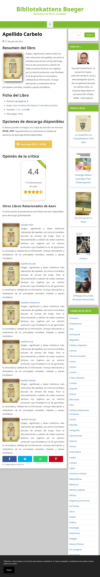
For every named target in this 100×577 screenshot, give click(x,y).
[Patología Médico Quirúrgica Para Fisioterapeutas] (83, 162)
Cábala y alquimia (78, 345)
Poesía (72, 517)
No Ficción (74, 506)
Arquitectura (75, 323)
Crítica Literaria (76, 377)
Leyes (72, 468)
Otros (72, 511)
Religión (73, 538)
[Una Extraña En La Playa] (83, 204)
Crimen (73, 372)
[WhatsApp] (40, 459)
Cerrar (9, 570)
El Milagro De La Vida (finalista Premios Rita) (83, 297)
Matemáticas (75, 479)
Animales (73, 318)
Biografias (74, 339)
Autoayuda (74, 334)
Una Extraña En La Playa (83, 220)
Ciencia (72, 350)
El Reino (83, 258)
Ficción (72, 419)
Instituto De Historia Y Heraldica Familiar (38, 105)
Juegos (72, 457)
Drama (72, 394)
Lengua (73, 462)
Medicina (73, 484)
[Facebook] (9, 459)
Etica (71, 404)
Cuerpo (73, 383)
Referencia (20, 464)
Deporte (73, 388)
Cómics (72, 367)
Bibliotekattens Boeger (50, 9)
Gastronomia (75, 435)
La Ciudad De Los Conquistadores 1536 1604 (83, 138)
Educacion (74, 399)
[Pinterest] (56, 459)
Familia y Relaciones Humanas (79, 412)
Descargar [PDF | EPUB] (33, 144)
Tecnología (74, 554)
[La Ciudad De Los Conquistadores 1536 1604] (83, 124)
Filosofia (73, 424)
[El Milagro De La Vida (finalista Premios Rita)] (83, 281)
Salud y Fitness (76, 544)
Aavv (15, 105)
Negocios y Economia (79, 500)
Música (72, 495)
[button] (50, 24)
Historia (73, 441)
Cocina (72, 361)
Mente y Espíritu (77, 489)
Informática (75, 451)
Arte (71, 329)
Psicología (74, 527)
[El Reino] (83, 244)
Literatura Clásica (77, 473)
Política (72, 522)
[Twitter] (25, 459)
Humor (72, 446)
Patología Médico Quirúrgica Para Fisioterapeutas (83, 179)
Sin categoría (75, 549)
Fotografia (74, 430)
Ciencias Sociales (77, 356)
